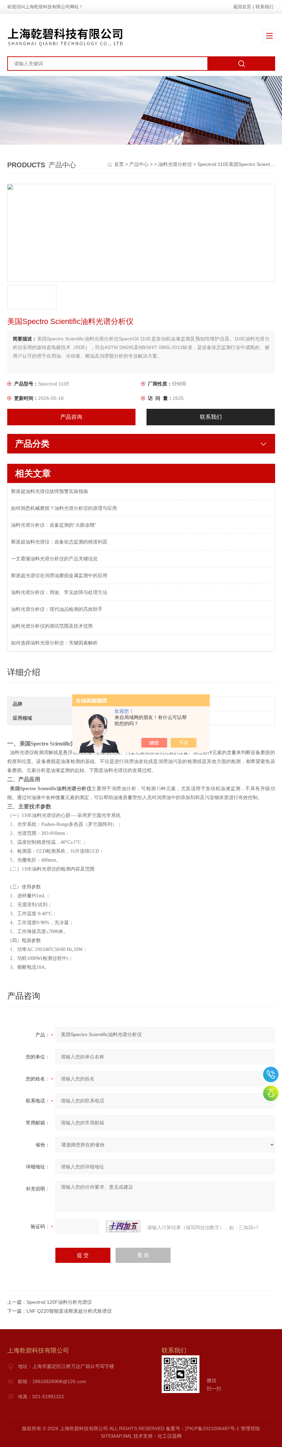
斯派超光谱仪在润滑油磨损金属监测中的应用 (59, 575)
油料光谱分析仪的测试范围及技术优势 (52, 626)
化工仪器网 (170, 1436)
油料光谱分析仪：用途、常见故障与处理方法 (59, 592)
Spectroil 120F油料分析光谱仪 (59, 1302)
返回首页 (242, 6)
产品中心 (139, 164)
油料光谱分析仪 (175, 164)
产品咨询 (71, 417)
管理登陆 (250, 1428)
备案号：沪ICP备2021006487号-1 (202, 1428)
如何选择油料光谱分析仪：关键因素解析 (54, 643)
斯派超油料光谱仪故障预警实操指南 (49, 491)
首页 (119, 164)
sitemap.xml (116, 1436)
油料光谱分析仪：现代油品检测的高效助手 (56, 609)
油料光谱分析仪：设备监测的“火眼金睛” (53, 525)
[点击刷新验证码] (123, 1226)
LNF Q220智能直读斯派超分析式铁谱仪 (69, 1311)
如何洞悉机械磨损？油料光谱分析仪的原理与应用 (64, 508)
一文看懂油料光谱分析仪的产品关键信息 (54, 558)
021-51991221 (271, 1074)
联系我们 (264, 6)
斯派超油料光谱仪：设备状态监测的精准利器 (59, 542)
